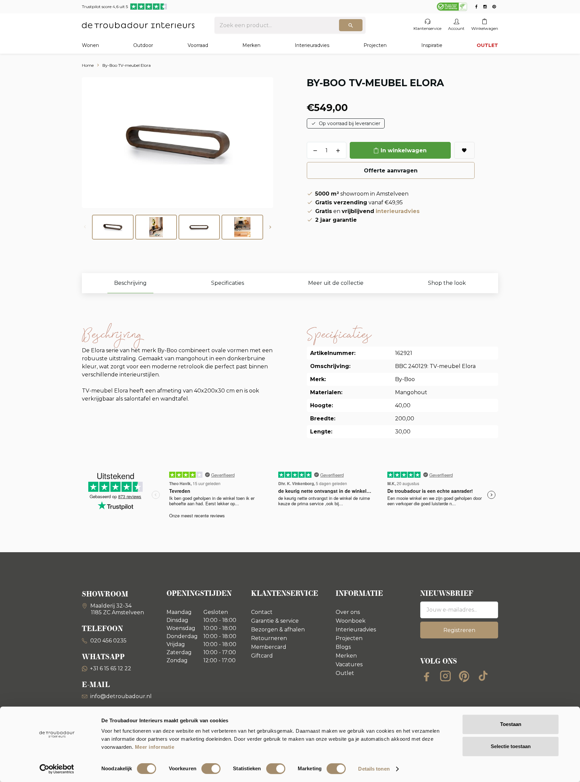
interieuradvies (398, 211)
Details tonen (373, 769)
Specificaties (227, 283)
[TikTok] (483, 676)
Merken (251, 45)
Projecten (375, 45)
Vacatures (349, 664)
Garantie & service (275, 621)
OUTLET (487, 45)
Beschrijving (130, 283)
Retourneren (269, 638)
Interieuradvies (312, 45)
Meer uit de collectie (336, 283)
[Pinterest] (464, 676)
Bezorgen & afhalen (278, 629)
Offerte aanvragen (391, 170)
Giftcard (262, 656)
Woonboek (351, 621)
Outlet (345, 673)
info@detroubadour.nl (121, 696)
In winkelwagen (404, 150)
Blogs (343, 647)
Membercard (268, 647)
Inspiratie (431, 45)
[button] (270, 227)
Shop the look (447, 283)
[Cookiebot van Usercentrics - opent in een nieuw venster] (57, 769)
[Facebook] (426, 676)
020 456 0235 (108, 640)
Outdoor (143, 45)
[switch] (211, 768)
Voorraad (198, 45)
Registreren (459, 630)
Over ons (348, 612)
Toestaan (510, 724)
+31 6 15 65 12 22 (110, 668)
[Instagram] (445, 676)
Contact (262, 612)
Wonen (90, 45)
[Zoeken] (350, 25)
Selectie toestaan (511, 746)
